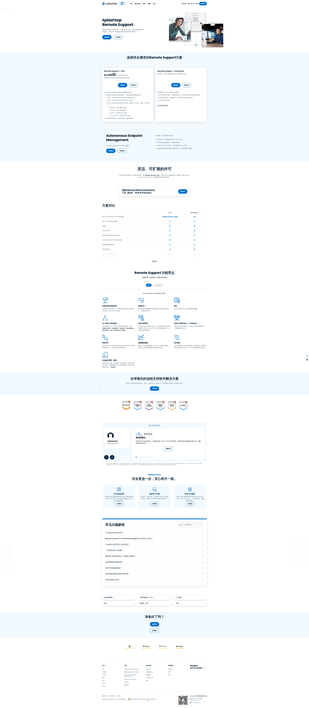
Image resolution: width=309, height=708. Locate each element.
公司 (154, 4)
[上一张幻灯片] (106, 457)
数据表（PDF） (145, 603)
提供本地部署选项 (163, 105)
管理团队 (104, 672)
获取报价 (175, 85)
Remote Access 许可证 (152, 175)
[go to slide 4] (141, 457)
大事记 (104, 675)
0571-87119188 (198, 698)
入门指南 (178, 597)
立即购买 (118, 37)
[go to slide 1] (136, 457)
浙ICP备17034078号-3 (151, 699)
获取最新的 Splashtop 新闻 (196, 667)
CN (193, 3)
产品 (131, 4)
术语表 (104, 686)
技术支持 (184, 3)
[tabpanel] (154, 330)
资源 (149, 4)
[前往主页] (110, 3)
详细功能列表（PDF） (147, 597)
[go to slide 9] (151, 457)
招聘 (103, 677)
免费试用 (203, 3)
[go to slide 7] (147, 457)
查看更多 (154, 261)
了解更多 (110, 151)
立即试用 (154, 388)
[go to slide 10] (153, 457)
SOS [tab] (148, 285)
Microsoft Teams (119, 330)
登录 (197, 3)
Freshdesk (115, 328)
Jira (111, 330)
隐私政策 (112, 696)
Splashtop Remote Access (131, 669)
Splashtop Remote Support (131, 672)
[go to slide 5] (143, 457)
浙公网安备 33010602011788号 (137, 699)
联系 (103, 683)
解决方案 (137, 4)
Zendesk (122, 328)
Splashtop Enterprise (130, 679)
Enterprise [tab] (158, 285)
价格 (144, 4)
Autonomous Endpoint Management (130, 675)
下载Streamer (150, 677)
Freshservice (106, 328)
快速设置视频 (108, 597)
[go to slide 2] (138, 457)
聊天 (196, 309)
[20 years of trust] (122, 3)
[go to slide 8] (149, 457)
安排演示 (122, 151)
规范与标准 (105, 696)
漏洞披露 (148, 675)
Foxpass (126, 682)
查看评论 (168, 449)
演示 (105, 603)
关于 (103, 665)
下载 (188, 3)
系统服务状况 (149, 672)
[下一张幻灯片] (112, 457)
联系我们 (182, 191)
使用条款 (118, 696)
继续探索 (126, 685)
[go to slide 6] (145, 457)
